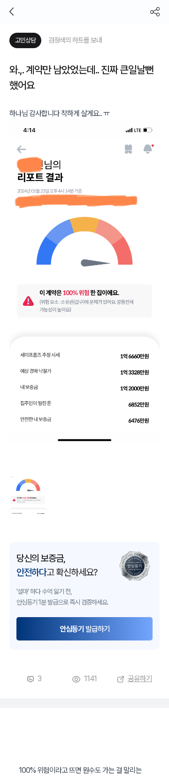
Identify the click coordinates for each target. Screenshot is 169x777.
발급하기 (85, 629)
